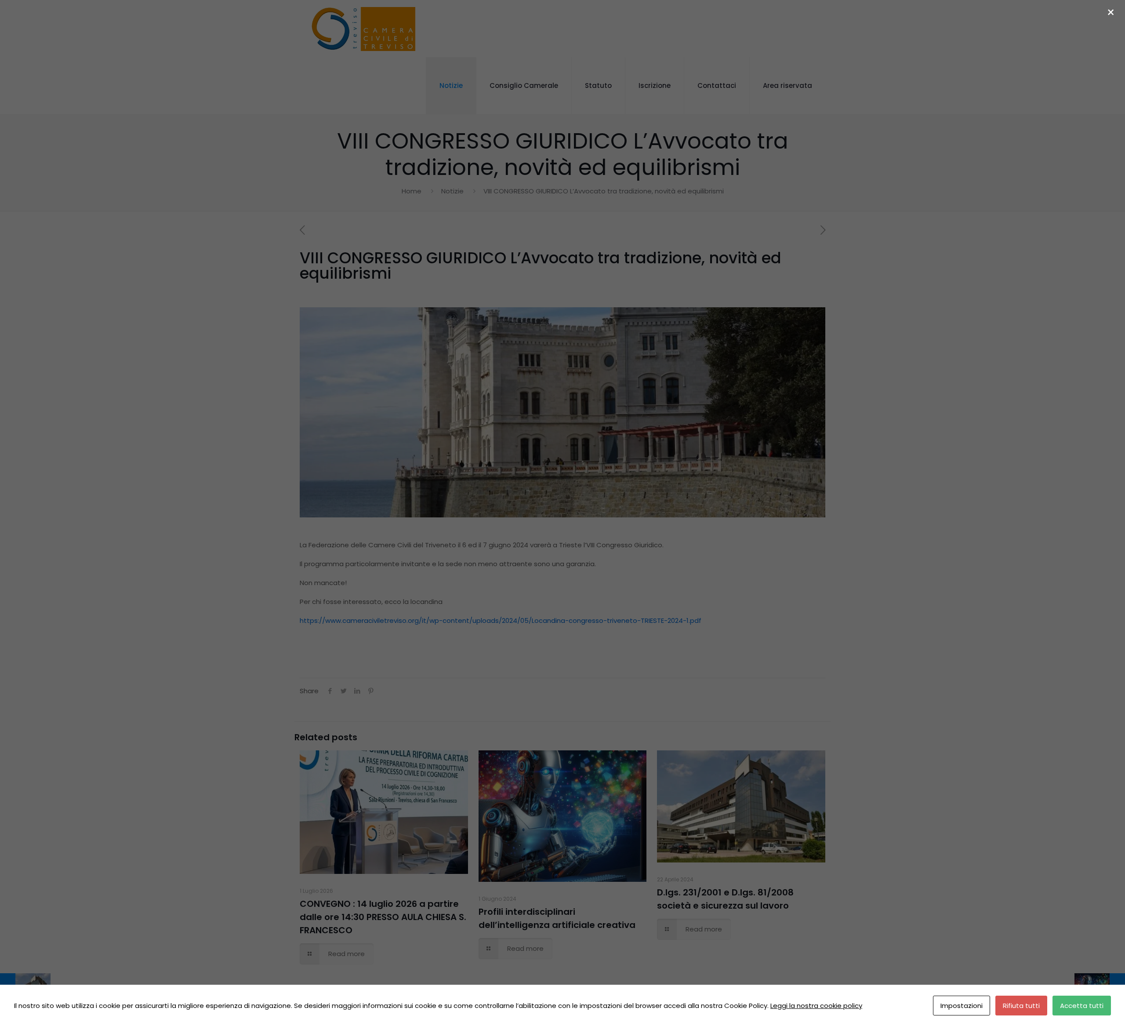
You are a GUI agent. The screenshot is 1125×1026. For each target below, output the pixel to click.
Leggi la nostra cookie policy (816, 1005)
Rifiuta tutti (1021, 1005)
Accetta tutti (1081, 1005)
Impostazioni (961, 1005)
